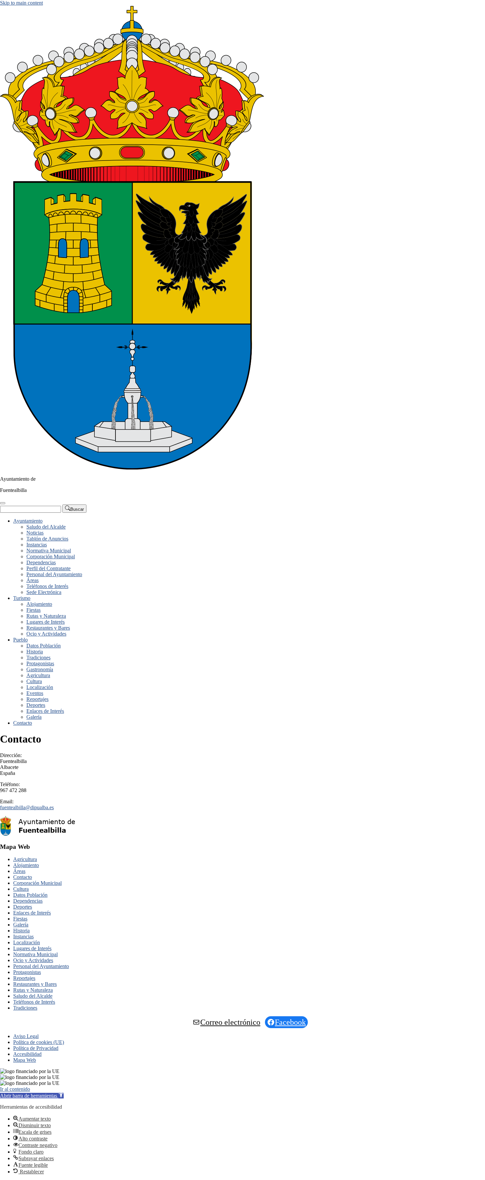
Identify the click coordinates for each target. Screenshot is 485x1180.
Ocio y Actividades (46, 634)
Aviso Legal (26, 1036)
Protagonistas (40, 663)
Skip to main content (21, 3)
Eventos (34, 693)
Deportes (35, 705)
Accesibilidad (27, 1054)
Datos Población (43, 645)
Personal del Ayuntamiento (54, 574)
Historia (34, 651)
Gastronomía (39, 669)
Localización (39, 687)
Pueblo (20, 639)
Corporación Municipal (50, 556)
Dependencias (41, 562)
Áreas (32, 580)
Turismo (21, 598)
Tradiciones (38, 657)
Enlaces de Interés (45, 711)
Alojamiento (39, 604)
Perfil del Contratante (48, 568)
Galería (34, 717)
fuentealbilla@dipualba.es (27, 807)
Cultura (34, 681)
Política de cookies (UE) (38, 1042)
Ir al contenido (15, 1089)
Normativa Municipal (48, 550)
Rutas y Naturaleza (46, 616)
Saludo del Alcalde (46, 527)
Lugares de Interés (45, 622)
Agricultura (38, 675)
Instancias (36, 544)
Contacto (22, 723)
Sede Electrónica (43, 592)
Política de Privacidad (35, 1048)
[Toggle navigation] (2, 503)
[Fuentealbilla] (132, 467)
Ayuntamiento (28, 521)
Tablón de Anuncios (47, 538)
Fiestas (33, 610)
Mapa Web (24, 1060)
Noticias (35, 533)
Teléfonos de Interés (47, 586)
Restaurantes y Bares (48, 628)
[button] (32, 1095)
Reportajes (37, 699)
